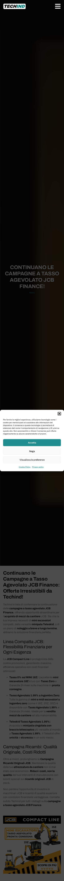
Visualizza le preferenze (32, 460)
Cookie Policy (24, 467)
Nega (32, 451)
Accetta (32, 442)
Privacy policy (38, 467)
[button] (59, 413)
